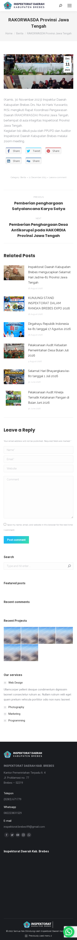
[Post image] (14, 272)
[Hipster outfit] (29, 652)
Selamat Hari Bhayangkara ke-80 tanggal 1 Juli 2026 (49, 373)
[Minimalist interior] (29, 635)
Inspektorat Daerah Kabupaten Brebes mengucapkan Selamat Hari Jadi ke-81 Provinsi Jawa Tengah (49, 274)
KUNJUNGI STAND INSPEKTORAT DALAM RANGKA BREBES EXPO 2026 (49, 303)
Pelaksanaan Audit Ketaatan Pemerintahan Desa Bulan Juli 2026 (48, 350)
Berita (10, 58)
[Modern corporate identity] (12, 635)
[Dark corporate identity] (47, 635)
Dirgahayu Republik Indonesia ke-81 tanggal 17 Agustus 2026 (49, 326)
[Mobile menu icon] (69, 5)
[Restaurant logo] (12, 652)
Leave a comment (58, 177)
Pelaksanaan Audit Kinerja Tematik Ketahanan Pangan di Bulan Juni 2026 (48, 397)
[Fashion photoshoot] (64, 635)
